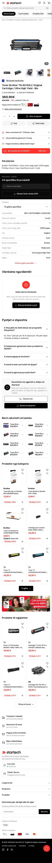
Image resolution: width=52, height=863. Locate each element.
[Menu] (3, 2)
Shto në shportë (36, 116)
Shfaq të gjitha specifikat (24, 263)
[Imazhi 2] (18, 73)
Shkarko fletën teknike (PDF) (27, 194)
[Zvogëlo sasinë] (4, 116)
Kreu (3, 20)
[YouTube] (12, 849)
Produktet (10, 20)
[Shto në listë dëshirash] (22, 470)
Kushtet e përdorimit (9, 846)
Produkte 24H (38, 14)
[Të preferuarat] (39, 3)
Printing (17, 20)
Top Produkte (23, 14)
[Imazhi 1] (7, 73)
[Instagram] (3, 849)
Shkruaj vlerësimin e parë (27, 305)
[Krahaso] (22, 473)
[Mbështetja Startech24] (46, 848)
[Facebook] (7, 849)
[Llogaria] (44, 2)
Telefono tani (27, 399)
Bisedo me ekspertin (27, 406)
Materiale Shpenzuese (29, 20)
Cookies (31, 846)
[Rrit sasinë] (14, 116)
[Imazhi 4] (40, 73)
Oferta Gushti (9, 14)
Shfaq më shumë (24, 704)
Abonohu (44, 812)
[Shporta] (49, 3)
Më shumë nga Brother (15, 81)
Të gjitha (24, 588)
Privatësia (22, 846)
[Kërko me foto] (47, 8)
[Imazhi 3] (29, 73)
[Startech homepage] (13, 3)
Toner (40, 20)
